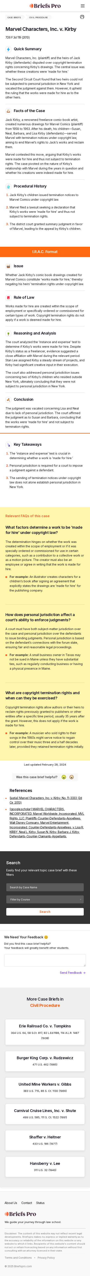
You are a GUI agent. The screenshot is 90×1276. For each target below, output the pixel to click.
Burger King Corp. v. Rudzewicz (45, 1058)
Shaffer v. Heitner (45, 1137)
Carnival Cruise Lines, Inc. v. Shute (45, 1110)
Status (40, 1203)
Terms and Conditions (18, 1257)
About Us (11, 1203)
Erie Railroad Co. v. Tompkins (45, 1026)
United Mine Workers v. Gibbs (45, 1084)
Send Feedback (71, 972)
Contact (26, 1203)
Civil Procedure (38, 17)
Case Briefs (14, 17)
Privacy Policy (46, 1257)
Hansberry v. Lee (45, 1163)
